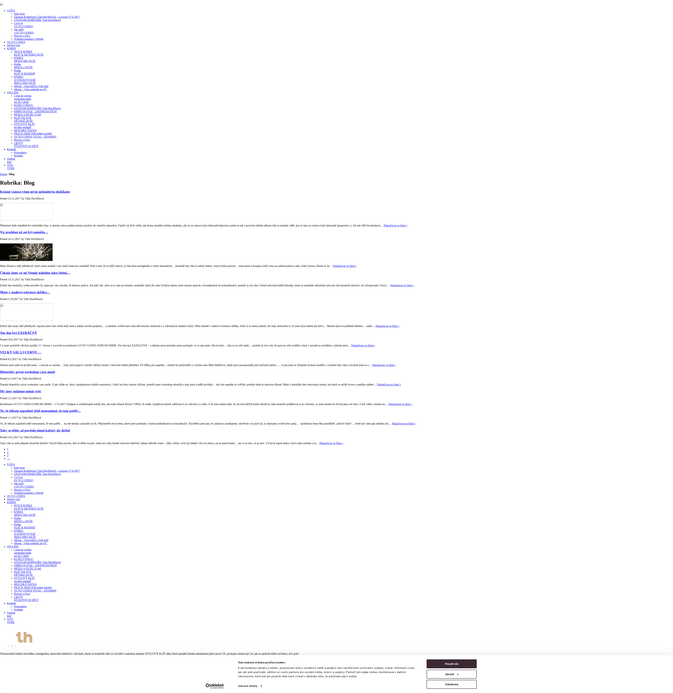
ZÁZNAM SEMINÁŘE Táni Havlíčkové (37, 20)
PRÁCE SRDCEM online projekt (33, 133)
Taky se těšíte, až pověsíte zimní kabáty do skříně (35, 430)
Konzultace (20, 152)
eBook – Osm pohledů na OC (30, 89)
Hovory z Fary (22, 35)
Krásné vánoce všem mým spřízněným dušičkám (35, 192)
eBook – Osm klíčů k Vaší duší (31, 86)
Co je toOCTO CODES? (23, 25)
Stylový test (13, 45)
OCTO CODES (16, 42)
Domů (3, 174)
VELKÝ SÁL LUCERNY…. (20, 352)
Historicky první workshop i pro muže (27, 372)
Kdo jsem (19, 13)
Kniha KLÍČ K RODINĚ (24, 72)
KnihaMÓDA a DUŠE (23, 66)
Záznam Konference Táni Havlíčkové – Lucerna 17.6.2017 (47, 16)
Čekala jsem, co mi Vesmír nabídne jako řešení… (35, 273)
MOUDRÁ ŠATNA (25, 130)
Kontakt (11, 149)
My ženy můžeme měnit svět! (20, 391)
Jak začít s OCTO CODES (24, 31)
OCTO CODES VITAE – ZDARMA (35, 136)
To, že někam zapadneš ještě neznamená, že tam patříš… (40, 411)
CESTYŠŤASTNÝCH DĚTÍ (26, 145)
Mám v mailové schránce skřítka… (25, 292)
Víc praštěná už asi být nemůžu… (24, 232)
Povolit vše (451, 663)
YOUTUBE (11, 167)
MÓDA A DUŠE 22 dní (27, 114)
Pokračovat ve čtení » (395, 225)
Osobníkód (11, 160)
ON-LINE (13, 92)
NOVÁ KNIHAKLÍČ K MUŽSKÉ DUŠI (28, 53)
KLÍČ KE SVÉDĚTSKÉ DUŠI (23, 119)
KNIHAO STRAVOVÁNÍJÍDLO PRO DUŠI (25, 80)
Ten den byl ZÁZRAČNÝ (18, 333)
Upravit (449, 674)
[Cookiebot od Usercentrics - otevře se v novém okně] (214, 686)
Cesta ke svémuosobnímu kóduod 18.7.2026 (22, 99)
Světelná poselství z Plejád (28, 38)
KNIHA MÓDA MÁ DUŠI (24, 59)
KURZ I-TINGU (23, 105)
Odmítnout (451, 684)
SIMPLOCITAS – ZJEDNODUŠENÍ (35, 111)
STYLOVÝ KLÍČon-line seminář (24, 126)
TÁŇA (11, 10)
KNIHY (11, 48)
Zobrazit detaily (247, 685)
